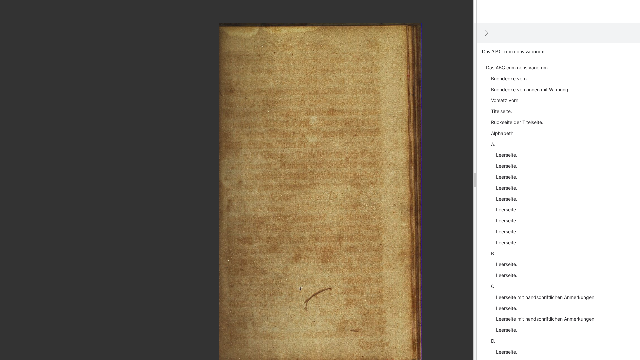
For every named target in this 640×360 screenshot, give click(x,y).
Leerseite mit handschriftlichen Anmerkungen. (546, 297)
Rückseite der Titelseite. (517, 122)
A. (493, 144)
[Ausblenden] (486, 33)
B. (493, 253)
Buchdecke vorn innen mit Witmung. (530, 89)
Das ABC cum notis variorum (517, 67)
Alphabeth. (503, 133)
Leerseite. (506, 155)
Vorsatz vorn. (505, 100)
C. (493, 286)
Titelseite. (501, 111)
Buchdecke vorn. (509, 78)
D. (493, 341)
